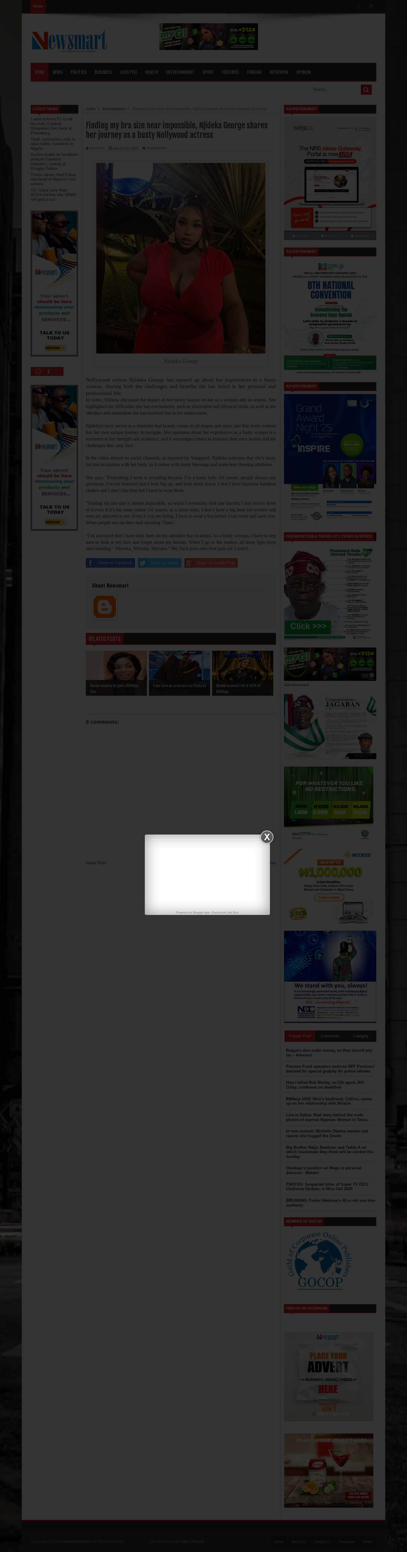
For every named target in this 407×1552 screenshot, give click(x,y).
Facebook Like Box (225, 912)
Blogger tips (201, 912)
